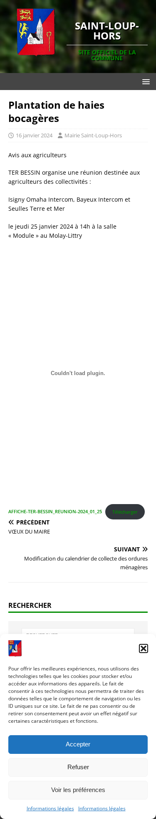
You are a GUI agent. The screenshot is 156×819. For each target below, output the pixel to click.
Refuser (78, 766)
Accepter (78, 744)
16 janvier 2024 (34, 135)
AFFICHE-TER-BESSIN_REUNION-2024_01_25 (55, 512)
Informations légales (50, 808)
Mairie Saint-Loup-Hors (93, 135)
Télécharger (125, 512)
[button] (143, 648)
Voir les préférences (78, 789)
